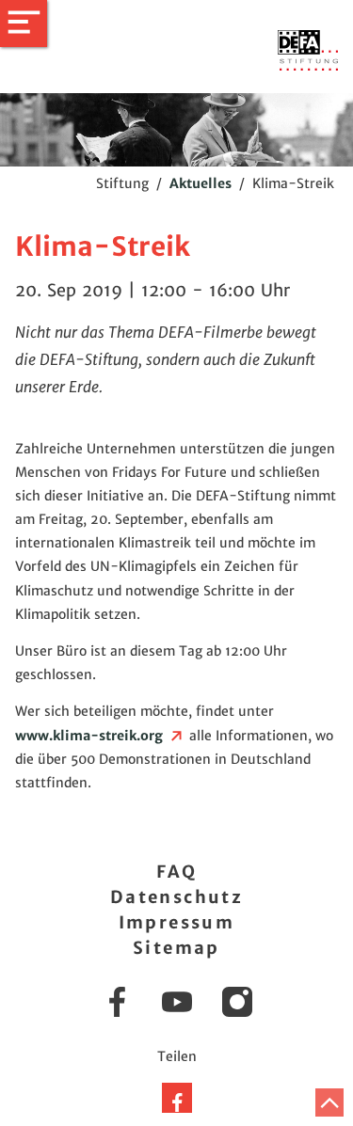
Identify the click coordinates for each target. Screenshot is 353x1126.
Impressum (177, 922)
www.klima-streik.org (91, 735)
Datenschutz (176, 897)
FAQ (176, 871)
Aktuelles (200, 183)
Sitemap (176, 948)
